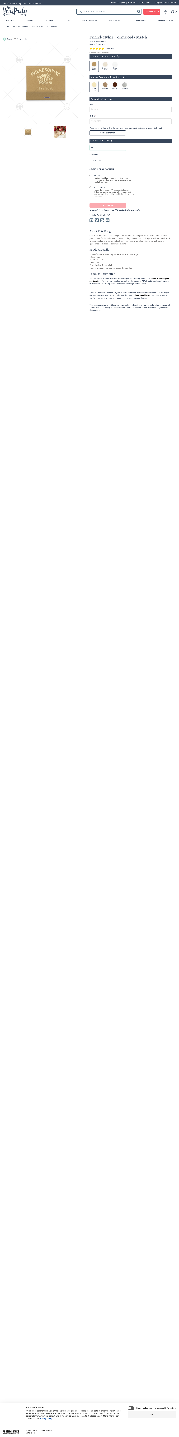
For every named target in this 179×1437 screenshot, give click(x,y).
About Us (132, 3)
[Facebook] (91, 220)
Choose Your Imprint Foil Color (106, 77)
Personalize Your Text (101, 99)
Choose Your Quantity (101, 141)
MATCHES (49, 21)
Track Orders (170, 3)
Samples (158, 3)
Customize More (107, 133)
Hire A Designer (118, 3)
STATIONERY (139, 21)
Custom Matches (37, 26)
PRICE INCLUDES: (97, 161)
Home (7, 26)
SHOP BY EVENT (164, 21)
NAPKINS (30, 21)
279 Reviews (109, 48)
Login (165, 13)
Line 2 (92, 116)
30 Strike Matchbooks (54, 26)
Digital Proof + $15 (100, 187)
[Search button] (139, 12)
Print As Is (97, 176)
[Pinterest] (102, 220)
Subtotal (94, 155)
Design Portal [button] (151, 12)
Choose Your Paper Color (103, 56)
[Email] (107, 220)
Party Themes (145, 3)
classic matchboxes (142, 295)
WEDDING (10, 21)
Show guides (22, 39)
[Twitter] (97, 220)
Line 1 (92, 104)
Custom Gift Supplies (20, 26)
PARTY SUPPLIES (88, 21)
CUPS (68, 21)
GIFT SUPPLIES (114, 21)
